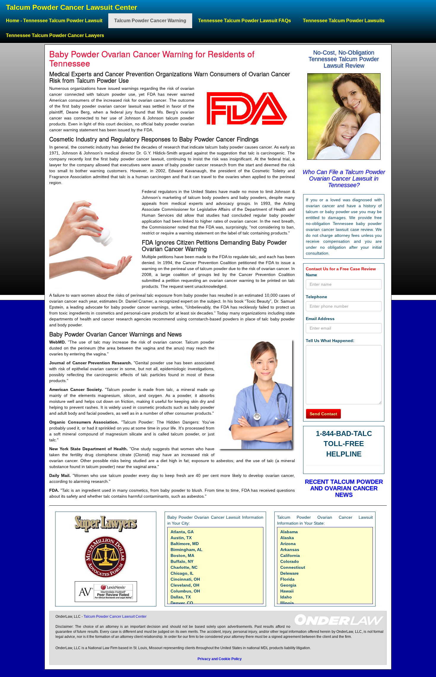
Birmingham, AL (187, 549)
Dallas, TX (181, 597)
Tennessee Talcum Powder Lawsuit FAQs (244, 20)
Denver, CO (182, 603)
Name (311, 274)
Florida (287, 579)
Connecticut (292, 567)
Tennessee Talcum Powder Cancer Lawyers (55, 35)
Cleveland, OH (185, 585)
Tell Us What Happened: (330, 340)
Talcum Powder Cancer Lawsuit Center (71, 7)
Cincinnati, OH (185, 579)
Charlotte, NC (184, 567)
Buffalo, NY (182, 561)
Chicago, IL (182, 573)
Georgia (288, 585)
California (290, 555)
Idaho (286, 597)
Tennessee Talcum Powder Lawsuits (344, 20)
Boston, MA (182, 555)
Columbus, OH (185, 591)
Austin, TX (181, 537)
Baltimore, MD (185, 543)
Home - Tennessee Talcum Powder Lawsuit (54, 20)
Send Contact (323, 413)
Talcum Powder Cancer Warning (150, 20)
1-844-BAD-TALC (344, 433)
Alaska (287, 537)
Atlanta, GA (182, 531)
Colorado (289, 561)
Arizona (288, 543)
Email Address (320, 318)
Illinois (287, 603)
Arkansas (289, 549)
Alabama (289, 531)
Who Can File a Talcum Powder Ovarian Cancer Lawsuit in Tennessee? (344, 178)
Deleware (289, 573)
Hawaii (287, 591)
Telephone (316, 296)
